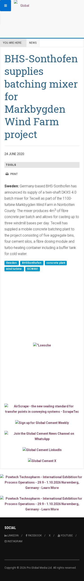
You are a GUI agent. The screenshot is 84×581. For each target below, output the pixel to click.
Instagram (14, 541)
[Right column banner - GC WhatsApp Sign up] (42, 436)
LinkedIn (13, 535)
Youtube (66, 535)
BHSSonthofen (32, 262)
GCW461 (32, 269)
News (33, 42)
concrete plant (55, 262)
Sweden (11, 262)
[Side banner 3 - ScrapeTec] (42, 409)
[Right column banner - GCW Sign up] (42, 422)
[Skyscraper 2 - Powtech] (42, 504)
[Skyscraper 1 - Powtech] (42, 482)
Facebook (34, 535)
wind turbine (14, 269)
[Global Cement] (23, 5)
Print (14, 174)
